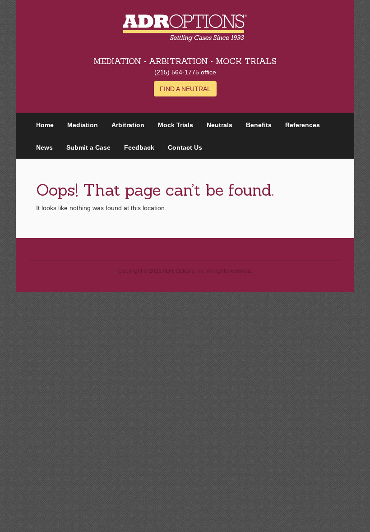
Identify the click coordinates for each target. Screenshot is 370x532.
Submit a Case (88, 147)
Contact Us (185, 147)
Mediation (82, 124)
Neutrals (219, 124)
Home (45, 124)
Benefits (259, 124)
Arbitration (127, 124)
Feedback (139, 147)
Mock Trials (175, 124)
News (44, 147)
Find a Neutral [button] (185, 88)
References (302, 124)
